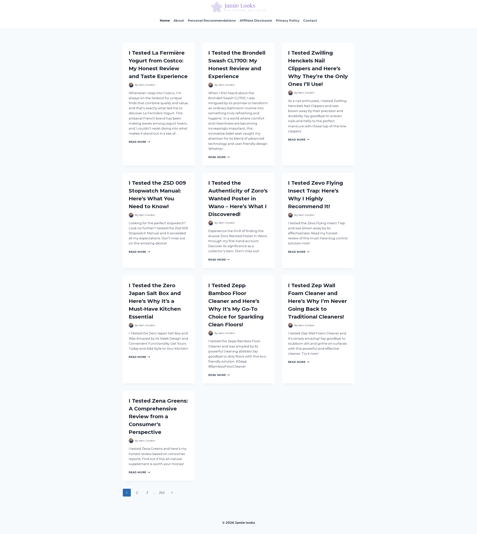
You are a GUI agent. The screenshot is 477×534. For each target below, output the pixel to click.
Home (165, 20)
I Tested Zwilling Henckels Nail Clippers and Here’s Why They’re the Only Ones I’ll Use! (318, 68)
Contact (310, 20)
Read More (139, 141)
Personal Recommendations (212, 20)
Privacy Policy (287, 20)
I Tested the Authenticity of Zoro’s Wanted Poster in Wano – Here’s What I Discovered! (238, 198)
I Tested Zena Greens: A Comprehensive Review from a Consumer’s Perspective (158, 416)
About (178, 20)
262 (162, 492)
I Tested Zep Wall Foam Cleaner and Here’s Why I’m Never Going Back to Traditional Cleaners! (317, 301)
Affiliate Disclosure (256, 20)
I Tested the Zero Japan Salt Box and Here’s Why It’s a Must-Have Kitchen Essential (155, 301)
